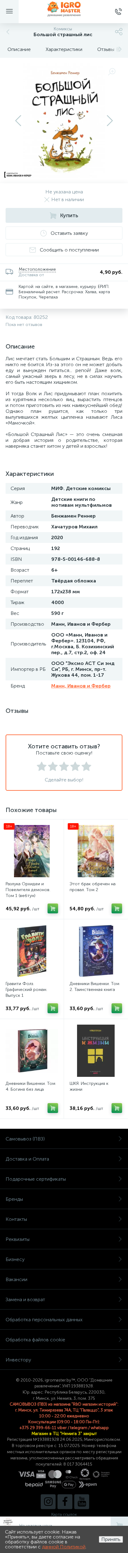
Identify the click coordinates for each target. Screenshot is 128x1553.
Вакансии (16, 1279)
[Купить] (53, 908)
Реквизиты (18, 1239)
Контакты (16, 1219)
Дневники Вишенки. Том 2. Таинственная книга (94, 986)
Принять (111, 1539)
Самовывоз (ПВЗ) (25, 1139)
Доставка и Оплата (27, 1159)
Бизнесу (15, 1259)
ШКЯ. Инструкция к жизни (89, 1086)
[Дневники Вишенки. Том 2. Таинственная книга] (96, 951)
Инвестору (18, 1360)
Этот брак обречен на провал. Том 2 (93, 886)
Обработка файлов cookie (35, 1340)
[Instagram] (48, 1501)
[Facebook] (64, 1501)
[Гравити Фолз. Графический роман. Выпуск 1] (32, 951)
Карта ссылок (64, 1514)
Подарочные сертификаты (36, 1179)
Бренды (14, 1199)
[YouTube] (81, 1501)
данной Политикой (63, 1547)
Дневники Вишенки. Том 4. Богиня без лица (30, 1086)
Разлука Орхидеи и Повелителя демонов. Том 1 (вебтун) (28, 889)
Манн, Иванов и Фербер (81, 686)
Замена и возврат (25, 1299)
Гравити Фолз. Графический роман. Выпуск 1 (26, 989)
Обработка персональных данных (44, 1319)
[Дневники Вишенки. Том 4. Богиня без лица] (32, 1051)
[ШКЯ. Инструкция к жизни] (96, 1051)
